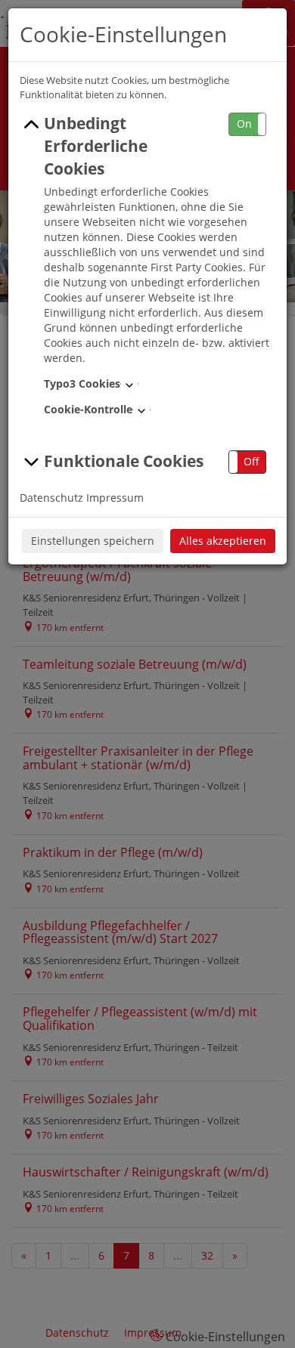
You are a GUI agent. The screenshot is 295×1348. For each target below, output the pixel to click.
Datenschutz (51, 497)
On (244, 123)
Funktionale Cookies (123, 460)
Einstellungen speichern (92, 540)
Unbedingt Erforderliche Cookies (96, 146)
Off (251, 461)
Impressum (115, 497)
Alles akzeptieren (222, 540)
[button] (247, 124)
